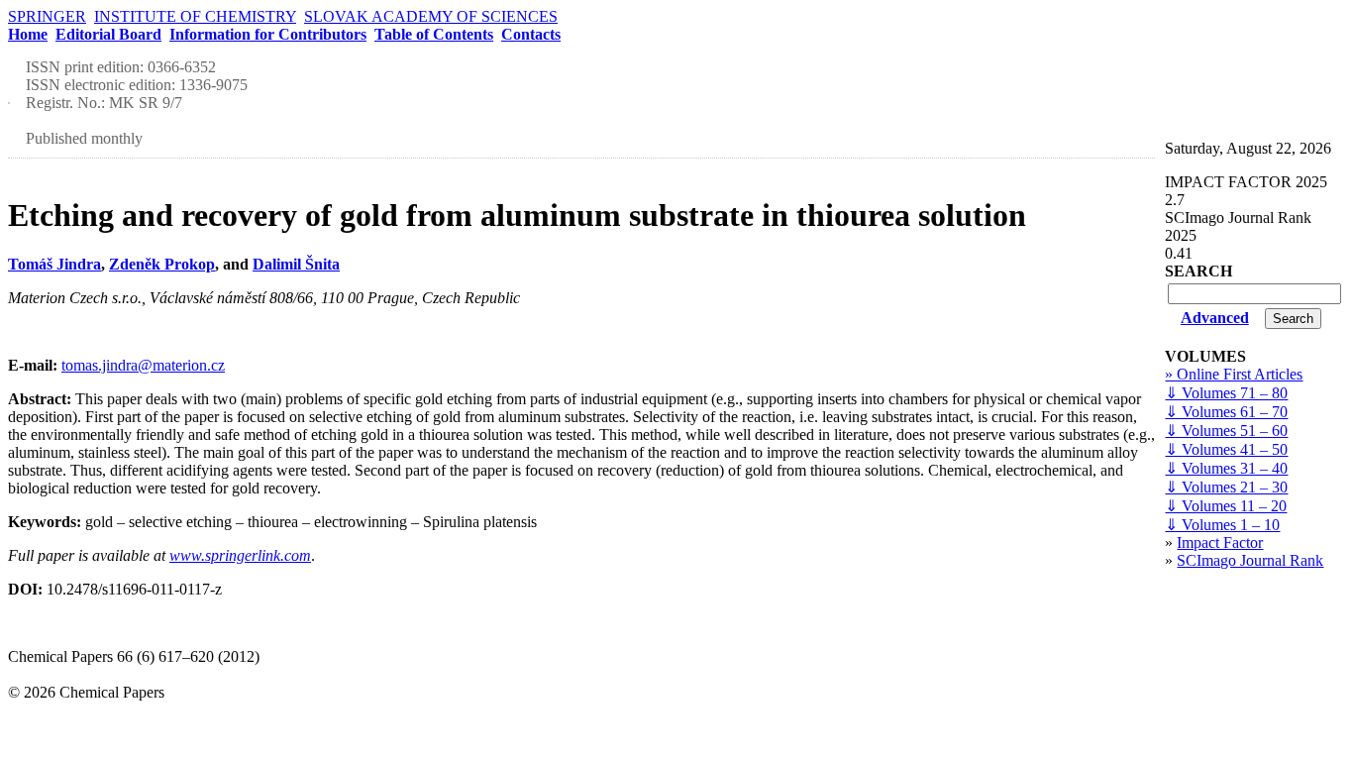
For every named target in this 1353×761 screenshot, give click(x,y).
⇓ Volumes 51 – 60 (1226, 430)
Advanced (1215, 317)
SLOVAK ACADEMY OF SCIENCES (431, 16)
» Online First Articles (1233, 374)
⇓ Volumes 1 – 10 (1222, 524)
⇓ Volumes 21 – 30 (1226, 487)
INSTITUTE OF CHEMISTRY (195, 16)
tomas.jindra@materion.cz (143, 365)
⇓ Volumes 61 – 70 (1226, 411)
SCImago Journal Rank (1250, 560)
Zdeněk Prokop (162, 264)
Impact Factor (1220, 542)
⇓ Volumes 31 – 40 (1226, 468)
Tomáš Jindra (54, 264)
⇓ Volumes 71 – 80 (1226, 392)
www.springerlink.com (240, 555)
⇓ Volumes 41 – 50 (1226, 449)
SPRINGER (47, 16)
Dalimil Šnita (296, 264)
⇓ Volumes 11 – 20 (1226, 505)
